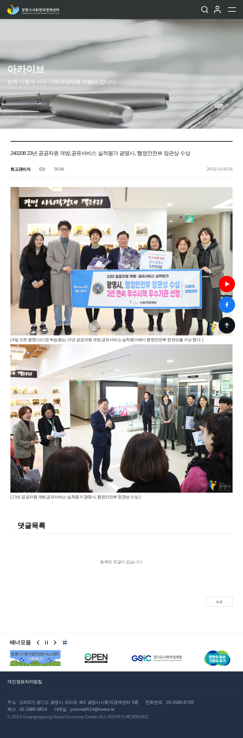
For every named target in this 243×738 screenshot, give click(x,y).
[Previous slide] (38, 642)
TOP (227, 325)
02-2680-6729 (180, 702)
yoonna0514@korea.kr (92, 709)
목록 (219, 602)
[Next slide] (55, 642)
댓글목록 (31, 525)
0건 (41, 169)
